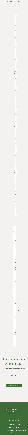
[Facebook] (10, 351)
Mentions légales (10, 430)
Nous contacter (14, 220)
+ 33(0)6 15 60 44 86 (14, 420)
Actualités (15, 73)
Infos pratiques (15, 113)
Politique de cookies (20, 430)
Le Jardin (15, 11)
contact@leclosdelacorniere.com (14, 427)
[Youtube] (17, 351)
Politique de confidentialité (14, 432)
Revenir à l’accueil (14, 385)
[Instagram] (14, 351)
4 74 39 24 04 (14, 424)
